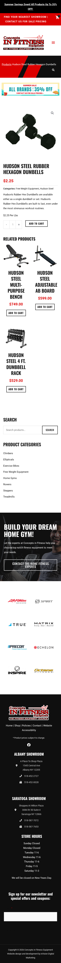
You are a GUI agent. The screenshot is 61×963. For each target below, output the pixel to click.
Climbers (8, 453)
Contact (37, 725)
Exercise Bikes (11, 465)
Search (50, 430)
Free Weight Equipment (27, 188)
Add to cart (36, 223)
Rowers (7, 484)
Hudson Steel (46, 188)
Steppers (8, 490)
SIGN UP (12, 930)
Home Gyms (10, 478)
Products (7, 64)
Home (9, 725)
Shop (17, 725)
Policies (26, 725)
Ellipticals (8, 459)
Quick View (16, 265)
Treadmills (9, 496)
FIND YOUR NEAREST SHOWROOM (25, 16)
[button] (52, 113)
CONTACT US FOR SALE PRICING (25, 21)
